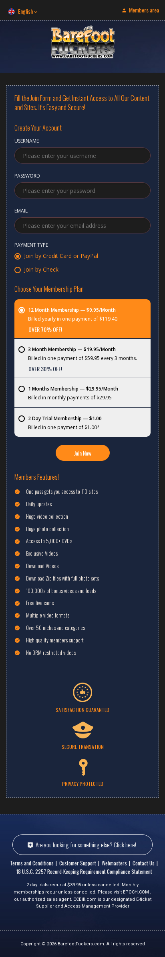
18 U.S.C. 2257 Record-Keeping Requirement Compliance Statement (84, 871)
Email (21, 211)
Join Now (82, 453)
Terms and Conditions (32, 863)
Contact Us (144, 863)
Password (27, 176)
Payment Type (31, 245)
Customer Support (77, 863)
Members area (144, 10)
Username (26, 141)
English (25, 11)
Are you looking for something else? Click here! (86, 844)
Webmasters (114, 863)
